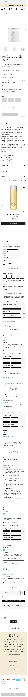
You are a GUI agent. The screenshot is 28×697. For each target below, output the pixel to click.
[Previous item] (2, 206)
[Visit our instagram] (11, 628)
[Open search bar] (4, 9)
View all (23, 80)
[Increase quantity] (13, 107)
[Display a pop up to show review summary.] (20, 214)
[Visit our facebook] (8, 628)
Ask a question (15, 70)
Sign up (13, 621)
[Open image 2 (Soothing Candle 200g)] (14, 47)
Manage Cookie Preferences (13, 654)
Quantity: (4, 104)
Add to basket (14, 223)
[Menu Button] (1, 9)
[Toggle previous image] (1, 29)
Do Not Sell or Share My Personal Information (13, 657)
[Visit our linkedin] (18, 628)
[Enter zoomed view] (24, 39)
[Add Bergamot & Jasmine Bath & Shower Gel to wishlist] (24, 187)
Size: (3, 96)
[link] (22, 9)
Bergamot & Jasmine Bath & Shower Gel (14, 211)
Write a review (6, 70)
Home (3, 13)
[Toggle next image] (26, 29)
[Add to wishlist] (22, 114)
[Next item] (24, 206)
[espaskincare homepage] (13, 9)
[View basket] (24, 9)
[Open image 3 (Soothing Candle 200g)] (23, 47)
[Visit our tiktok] (15, 628)
